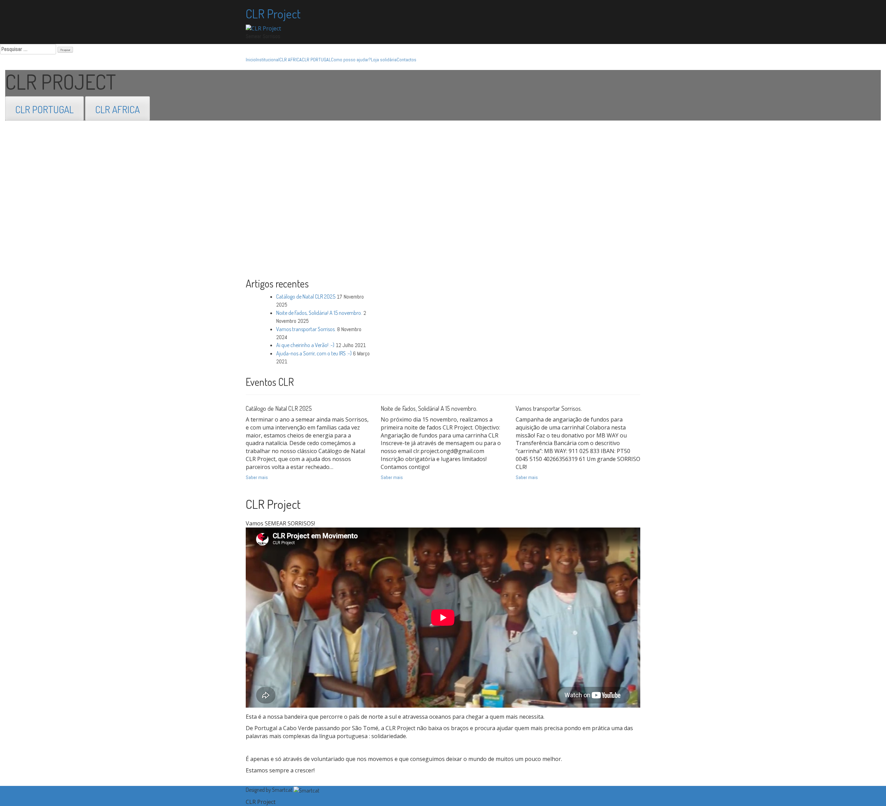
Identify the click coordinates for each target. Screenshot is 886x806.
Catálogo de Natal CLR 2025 (305, 296)
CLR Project (273, 13)
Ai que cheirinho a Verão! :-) (305, 345)
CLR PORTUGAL (316, 59)
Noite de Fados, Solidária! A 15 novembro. (319, 312)
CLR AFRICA (290, 59)
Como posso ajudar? (351, 59)
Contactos (406, 59)
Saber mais (257, 477)
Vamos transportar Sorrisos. (306, 329)
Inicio (251, 59)
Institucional (267, 59)
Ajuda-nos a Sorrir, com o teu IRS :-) (314, 353)
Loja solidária (384, 59)
